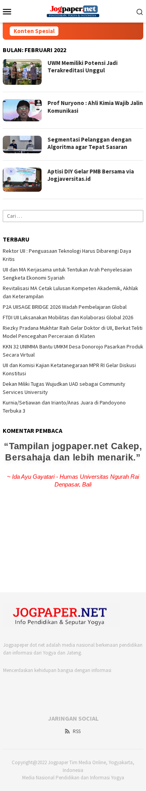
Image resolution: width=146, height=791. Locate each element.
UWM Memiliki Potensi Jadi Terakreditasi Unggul (82, 66)
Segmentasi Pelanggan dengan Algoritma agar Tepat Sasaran (89, 143)
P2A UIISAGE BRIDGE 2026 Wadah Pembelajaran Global (65, 306)
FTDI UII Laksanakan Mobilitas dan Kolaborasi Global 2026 (68, 317)
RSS (77, 731)
